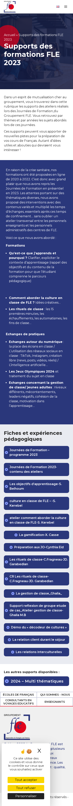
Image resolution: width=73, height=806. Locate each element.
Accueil (9, 35)
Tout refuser (26, 788)
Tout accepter (26, 780)
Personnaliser (26, 796)
